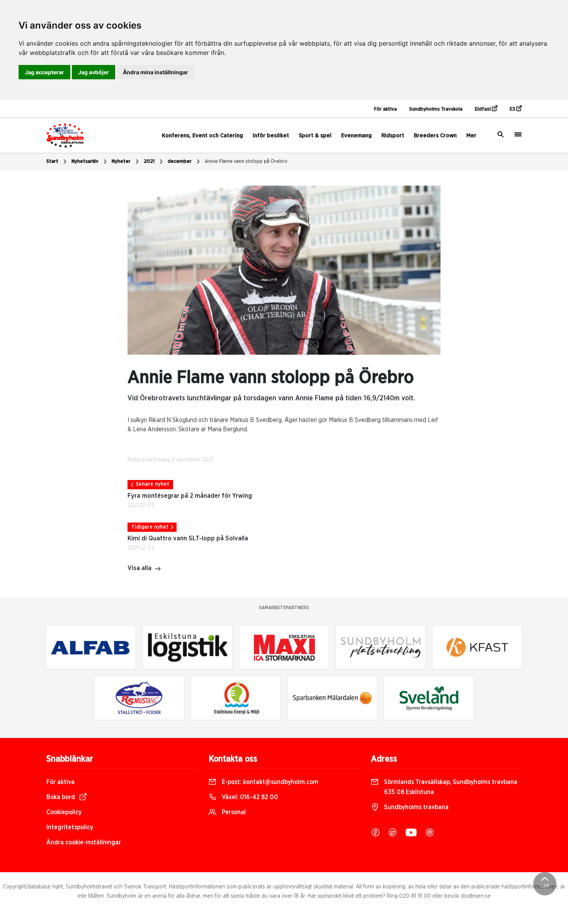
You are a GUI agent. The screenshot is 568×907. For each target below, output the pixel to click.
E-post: (269, 782)
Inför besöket (271, 135)
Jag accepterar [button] (44, 72)
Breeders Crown (435, 135)
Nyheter (121, 161)
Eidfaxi (483, 109)
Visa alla (139, 568)
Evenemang (356, 135)
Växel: (249, 797)
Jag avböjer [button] (93, 72)
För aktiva (385, 109)
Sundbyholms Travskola (436, 109)
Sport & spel (315, 135)
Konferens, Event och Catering (202, 135)
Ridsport (392, 135)
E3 (513, 109)
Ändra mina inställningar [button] (155, 72)
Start (52, 161)
